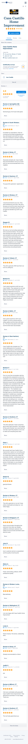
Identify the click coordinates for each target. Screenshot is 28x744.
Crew (20, 38)
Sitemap (16, 736)
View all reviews (14, 725)
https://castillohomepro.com (11, 57)
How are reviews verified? (21, 95)
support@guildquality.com (18, 739)
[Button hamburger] (26, 3)
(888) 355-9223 (8, 739)
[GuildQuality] (6, 3)
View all (14, 82)
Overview (9, 38)
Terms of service (16, 735)
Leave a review (15, 33)
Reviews (15, 38)
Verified (5, 105)
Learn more (11, 68)
